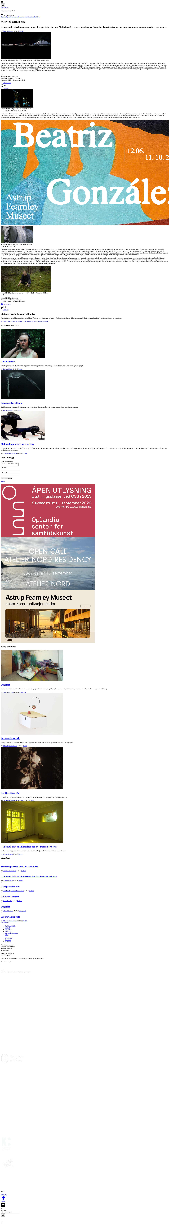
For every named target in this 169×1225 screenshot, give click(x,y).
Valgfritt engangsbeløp (41, 321)
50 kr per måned (6, 321)
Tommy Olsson (8, 369)
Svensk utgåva (22, 17)
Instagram (8, 941)
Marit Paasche (7, 901)
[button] (2, 2)
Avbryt (3, 481)
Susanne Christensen (9, 871)
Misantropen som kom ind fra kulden (19, 866)
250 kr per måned (28, 321)
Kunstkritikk (5, 7)
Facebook (8, 940)
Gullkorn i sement (10, 896)
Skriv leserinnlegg (7, 478)
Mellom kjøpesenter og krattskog (17, 444)
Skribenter (8, 931)
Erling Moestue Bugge (10, 453)
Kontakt (7, 928)
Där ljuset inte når (10, 793)
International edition (33, 17)
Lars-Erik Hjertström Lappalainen (13, 800)
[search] (3, 5)
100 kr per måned (16, 321)
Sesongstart (22, 692)
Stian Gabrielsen (8, 31)
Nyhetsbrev (8, 938)
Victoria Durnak (8, 854)
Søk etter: (4, 1210)
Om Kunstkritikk (10, 926)
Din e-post (4, 473)
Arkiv (6, 935)
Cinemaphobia (8, 361)
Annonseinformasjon (11, 933)
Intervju (20, 854)
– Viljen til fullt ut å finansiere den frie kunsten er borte (29, 846)
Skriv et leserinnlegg (7, 461)
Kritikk (21, 31)
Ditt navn (4, 467)
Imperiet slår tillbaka (11, 403)
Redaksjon (8, 929)
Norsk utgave (14, 17)
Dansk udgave (5, 17)
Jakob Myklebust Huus (10, 746)
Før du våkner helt (10, 738)
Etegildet (5, 684)
